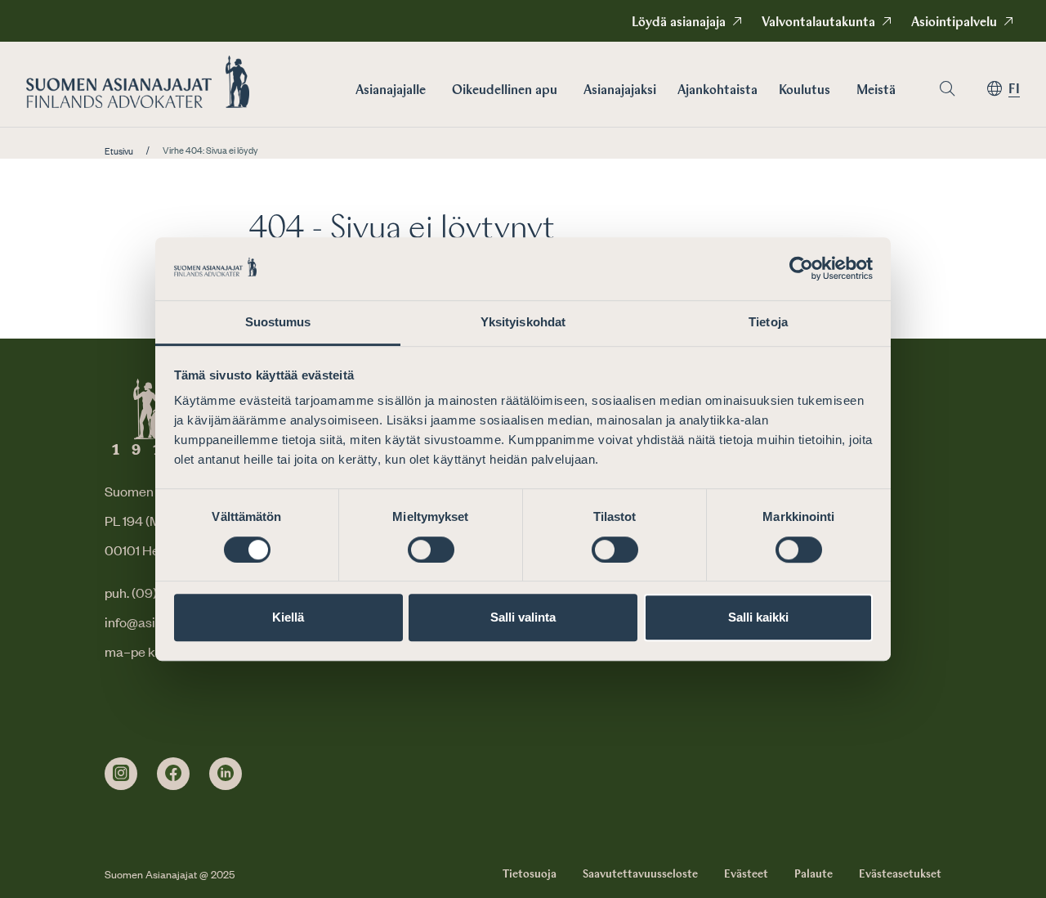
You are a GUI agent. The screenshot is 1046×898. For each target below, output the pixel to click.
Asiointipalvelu (954, 22)
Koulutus (804, 90)
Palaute (813, 874)
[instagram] (121, 773)
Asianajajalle (390, 90)
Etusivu (119, 151)
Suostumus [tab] (278, 322)
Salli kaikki (758, 617)
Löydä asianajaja (679, 22)
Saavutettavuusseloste (640, 874)
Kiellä (288, 617)
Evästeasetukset (900, 874)
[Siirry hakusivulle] (947, 89)
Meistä (876, 90)
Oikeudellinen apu (504, 90)
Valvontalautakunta (818, 22)
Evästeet (746, 874)
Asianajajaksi (619, 90)
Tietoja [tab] (768, 322)
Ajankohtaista (717, 90)
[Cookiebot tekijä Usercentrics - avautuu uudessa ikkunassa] (801, 269)
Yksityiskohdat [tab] (523, 322)
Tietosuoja (530, 874)
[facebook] (173, 773)
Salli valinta (523, 617)
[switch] (431, 550)
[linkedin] (225, 773)
